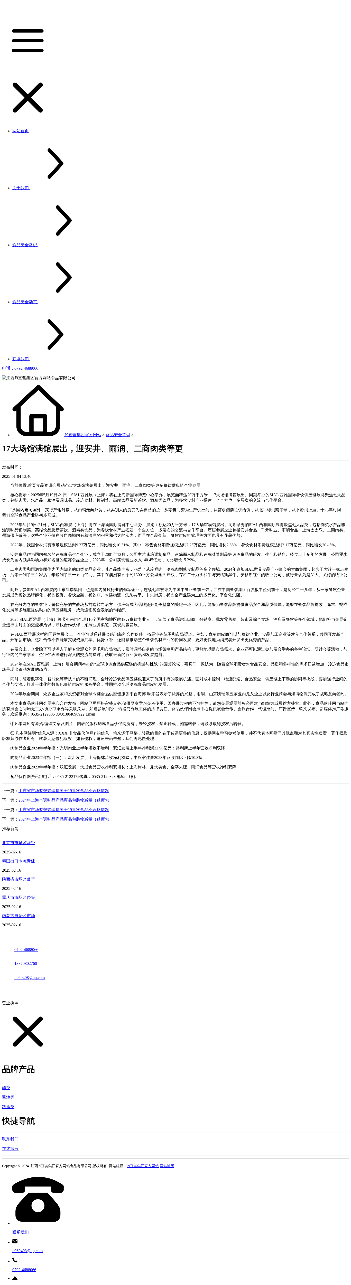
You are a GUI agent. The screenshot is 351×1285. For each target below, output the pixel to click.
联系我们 (10, 1139)
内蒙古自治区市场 (18, 915)
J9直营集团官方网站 (83, 435)
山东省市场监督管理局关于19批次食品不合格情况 (64, 790)
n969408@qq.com (29, 977)
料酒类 (8, 1107)
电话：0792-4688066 (20, 368)
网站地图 (167, 1166)
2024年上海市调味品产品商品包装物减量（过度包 (64, 800)
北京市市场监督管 (18, 843)
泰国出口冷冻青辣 (18, 861)
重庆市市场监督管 (18, 897)
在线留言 (10, 1148)
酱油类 (8, 1097)
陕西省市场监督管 (18, 879)
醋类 (6, 1088)
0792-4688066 (26, 949)
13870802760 (25, 963)
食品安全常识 (118, 435)
